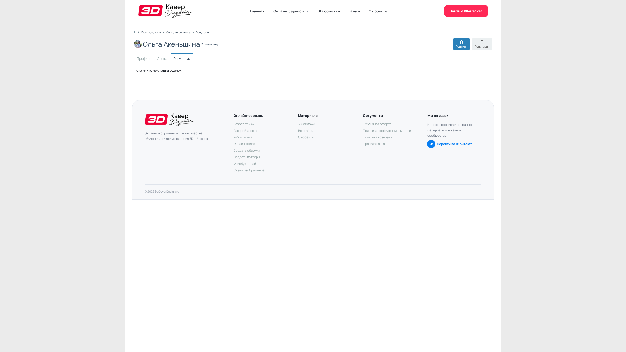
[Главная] (134, 32)
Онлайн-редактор (247, 144)
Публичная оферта (377, 124)
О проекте (378, 11)
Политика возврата (377, 137)
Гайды (354, 11)
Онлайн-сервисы (288, 11)
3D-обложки (329, 11)
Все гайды (305, 130)
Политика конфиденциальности (387, 130)
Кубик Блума (243, 137)
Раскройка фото (246, 130)
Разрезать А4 (244, 124)
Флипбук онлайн (246, 163)
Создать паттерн (247, 157)
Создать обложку (247, 150)
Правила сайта (374, 144)
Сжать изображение (249, 170)
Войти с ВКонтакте (466, 11)
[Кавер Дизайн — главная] (165, 11)
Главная (257, 11)
